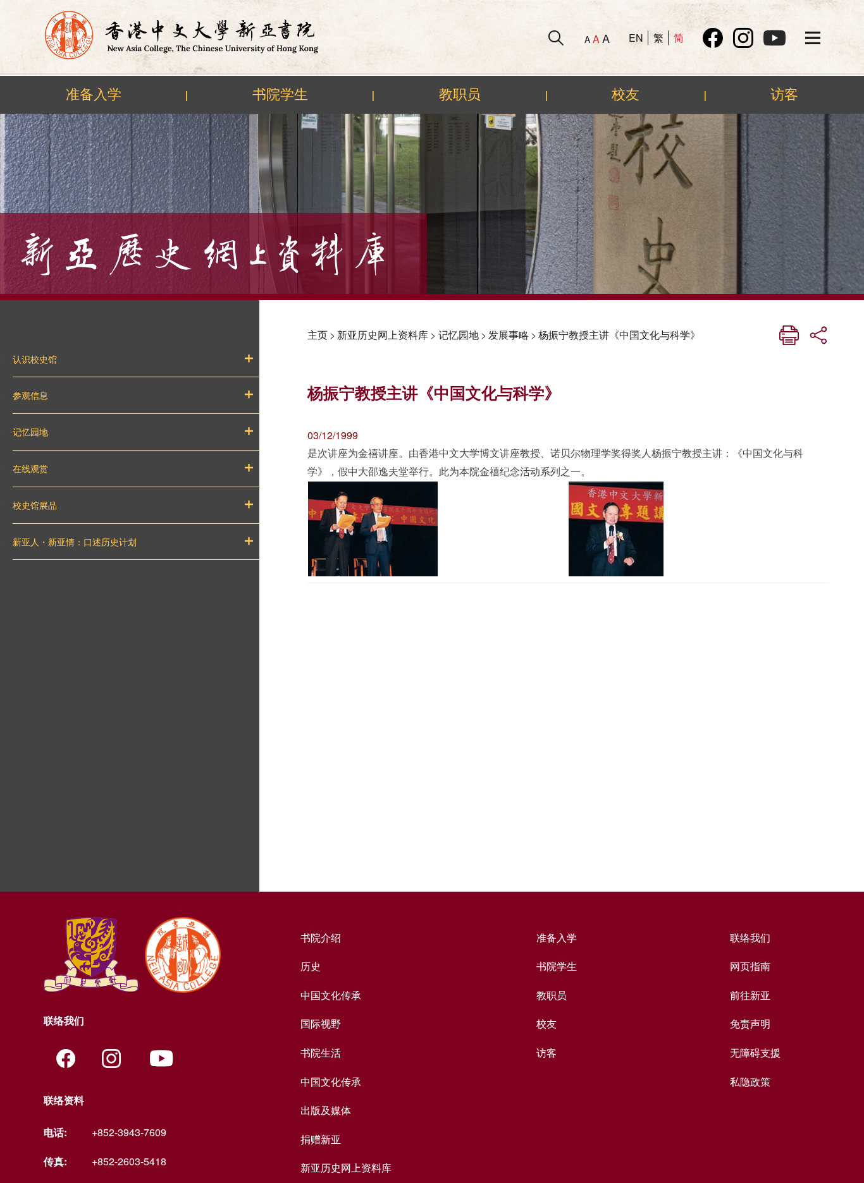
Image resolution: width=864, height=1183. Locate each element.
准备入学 (93, 94)
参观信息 (30, 395)
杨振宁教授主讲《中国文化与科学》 (619, 334)
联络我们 (750, 937)
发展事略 (508, 334)
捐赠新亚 (320, 1139)
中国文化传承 (330, 995)
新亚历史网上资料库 (382, 334)
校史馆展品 (35, 505)
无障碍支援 (755, 1052)
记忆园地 (30, 432)
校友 (625, 94)
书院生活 (320, 1052)
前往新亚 (750, 995)
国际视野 (320, 1023)
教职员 (460, 94)
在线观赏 (30, 469)
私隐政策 (750, 1081)
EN (636, 37)
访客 (784, 94)
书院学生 (280, 94)
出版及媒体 (325, 1110)
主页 (317, 334)
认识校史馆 (35, 359)
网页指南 (750, 966)
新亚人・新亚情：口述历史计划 (75, 542)
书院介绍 (320, 937)
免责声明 (750, 1023)
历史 (310, 966)
